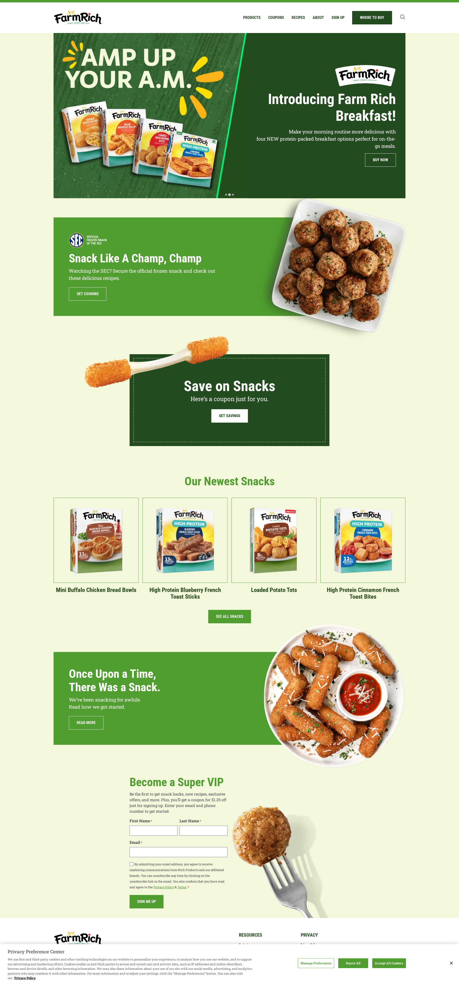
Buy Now (331, 160)
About (318, 17)
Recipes (298, 17)
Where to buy (372, 17)
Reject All (353, 963)
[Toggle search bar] (402, 17)
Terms (181, 887)
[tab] (226, 195)
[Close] (451, 963)
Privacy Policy (163, 887)
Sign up (338, 17)
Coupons (276, 17)
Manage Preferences (316, 963)
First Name (141, 820)
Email (136, 842)
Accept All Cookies (389, 963)
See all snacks (229, 616)
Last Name (190, 820)
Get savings (229, 416)
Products (252, 17)
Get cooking (87, 294)
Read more (86, 722)
